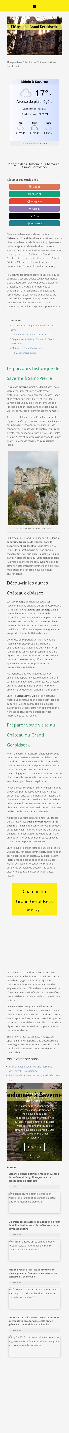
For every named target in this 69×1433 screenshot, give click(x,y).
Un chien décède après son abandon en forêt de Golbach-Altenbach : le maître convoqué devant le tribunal (34, 1225)
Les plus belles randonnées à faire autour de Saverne (34, 1097)
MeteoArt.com (40, 143)
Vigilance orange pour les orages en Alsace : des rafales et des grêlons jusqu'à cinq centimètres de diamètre (34, 1177)
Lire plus (34, 1147)
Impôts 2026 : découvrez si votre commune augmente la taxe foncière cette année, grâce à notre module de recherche (34, 1321)
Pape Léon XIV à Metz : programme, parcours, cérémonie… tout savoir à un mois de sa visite (34, 1369)
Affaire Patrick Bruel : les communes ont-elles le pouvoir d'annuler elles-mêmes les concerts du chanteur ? (33, 1273)
